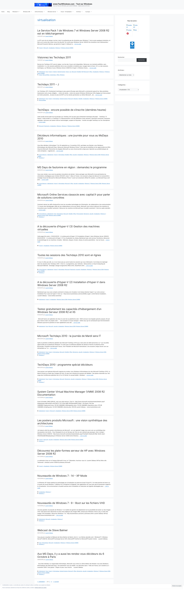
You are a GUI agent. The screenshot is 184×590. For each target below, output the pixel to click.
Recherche (46, 126)
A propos (87, 11)
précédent (41, 581)
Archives (78, 11)
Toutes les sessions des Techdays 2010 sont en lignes (69, 255)
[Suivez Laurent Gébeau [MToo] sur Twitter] (129, 30)
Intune (67, 71)
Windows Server (52, 11)
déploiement (42, 71)
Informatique (56, 98)
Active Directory (39, 11)
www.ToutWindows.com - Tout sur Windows (72, 4)
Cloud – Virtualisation (66, 11)
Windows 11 (15, 11)
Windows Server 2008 (95, 154)
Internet (55, 71)
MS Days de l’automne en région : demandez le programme (72, 167)
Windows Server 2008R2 (67, 47)
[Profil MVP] (132, 48)
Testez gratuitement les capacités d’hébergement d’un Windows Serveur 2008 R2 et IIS (69, 310)
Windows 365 (26, 11)
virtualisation (52, 47)
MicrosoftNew (46, 74)
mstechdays (53, 74)
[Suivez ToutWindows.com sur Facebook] (129, 27)
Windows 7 (58, 47)
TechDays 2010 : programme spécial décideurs (65, 364)
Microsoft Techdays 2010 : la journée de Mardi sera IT (69, 335)
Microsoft (46, 47)
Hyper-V (41, 47)
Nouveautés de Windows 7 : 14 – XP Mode (62, 475)
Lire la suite (77, 44)
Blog (8, 11)
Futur (47, 71)
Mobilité (79, 71)
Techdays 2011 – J (48, 84)
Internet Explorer (61, 71)
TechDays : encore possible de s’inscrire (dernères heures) (71, 109)
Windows (62, 74)
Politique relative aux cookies (40, 587)
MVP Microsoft (85, 71)
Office (90, 71)
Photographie (80, 213)
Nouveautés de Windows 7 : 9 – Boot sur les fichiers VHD (71, 502)
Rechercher (121, 57)
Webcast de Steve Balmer (52, 530)
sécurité (75, 154)
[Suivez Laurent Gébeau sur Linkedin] (135, 27)
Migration (75, 98)
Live (70, 71)
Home (2, 11)
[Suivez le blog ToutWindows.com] (135, 30)
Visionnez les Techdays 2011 (54, 57)
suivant (56, 581)
